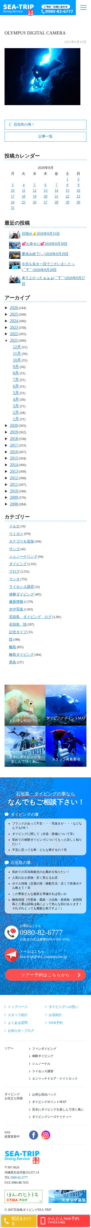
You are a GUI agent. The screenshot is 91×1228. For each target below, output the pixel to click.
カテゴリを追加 (21, 541)
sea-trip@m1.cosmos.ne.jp (43, 956)
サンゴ (14, 549)
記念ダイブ (18, 632)
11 (23, 191)
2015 (14, 458)
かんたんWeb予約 (63, 1220)
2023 (14, 327)
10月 (17, 360)
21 (56, 196)
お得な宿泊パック (44, 1094)
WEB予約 (56, 1023)
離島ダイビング (21, 655)
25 (23, 202)
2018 (14, 438)
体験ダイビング (21, 594)
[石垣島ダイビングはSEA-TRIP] (18, 9)
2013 (14, 471)
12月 (17, 347)
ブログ (14, 571)
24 (12, 202)
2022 (14, 334)
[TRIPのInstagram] (45, 1135)
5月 (16, 393)
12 (34, 191)
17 (12, 196)
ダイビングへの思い (63, 1007)
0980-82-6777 (41, 932)
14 (56, 191)
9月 (16, 366)
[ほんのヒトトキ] (23, 1200)
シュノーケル (41, 1063)
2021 (14, 340)
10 (12, 191)
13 (45, 191)
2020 (14, 425)
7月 (16, 379)
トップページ (18, 1007)
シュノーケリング (23, 557)
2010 (14, 491)
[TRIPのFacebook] (33, 1135)
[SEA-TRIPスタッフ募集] (67, 1200)
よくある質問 (18, 1023)
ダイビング (18, 564)
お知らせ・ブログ (21, 1030)
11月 (17, 353)
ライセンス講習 (21, 587)
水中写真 (16, 609)
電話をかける (21, 1220)
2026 (14, 307)
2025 (14, 314)
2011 (14, 484)
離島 (12, 647)
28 (56, 202)
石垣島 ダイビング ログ (30, 617)
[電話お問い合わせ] (57, 9)
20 (45, 196)
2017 (14, 445)
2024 (14, 321)
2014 (14, 465)
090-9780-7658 (58, 939)
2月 (16, 412)
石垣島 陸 (18, 624)
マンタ (14, 579)
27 (45, 202)
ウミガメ (16, 534)
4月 (16, 399)
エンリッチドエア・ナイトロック (55, 1078)
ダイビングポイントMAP (49, 1102)
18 (23, 196)
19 (34, 196)
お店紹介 (55, 1015)
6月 (16, 386)
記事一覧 (45, 136)
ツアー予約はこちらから (45, 975)
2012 (14, 478)
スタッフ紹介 (18, 1015)
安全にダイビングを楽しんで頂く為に (58, 1109)
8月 (16, 373)
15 (67, 191)
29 (67, 202)
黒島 (12, 662)
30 (78, 202)
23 (78, 196)
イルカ (14, 526)
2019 (14, 432)
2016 (14, 452)
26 (34, 202)
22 (67, 196)
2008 (14, 504)
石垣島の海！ (24, 124)
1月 (16, 419)
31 (12, 208)
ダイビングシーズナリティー (52, 1117)
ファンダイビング (44, 1048)
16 (78, 191)
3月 (16, 406)
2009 (14, 497)
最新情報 (16, 602)
